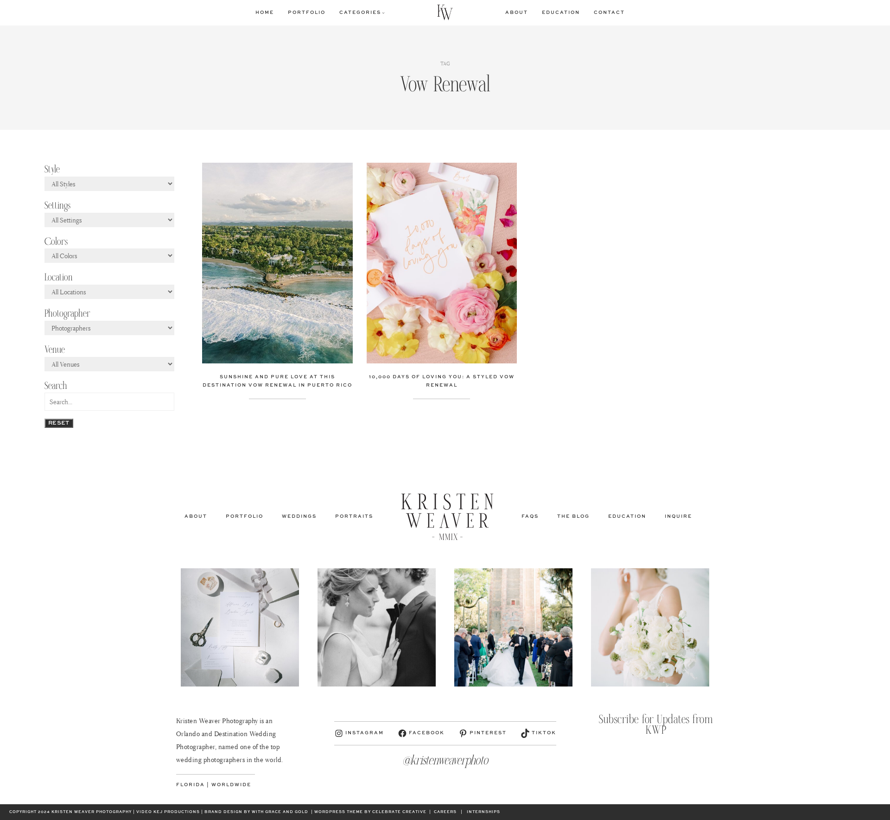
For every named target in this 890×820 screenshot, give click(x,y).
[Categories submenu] (383, 12)
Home (264, 12)
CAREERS (445, 812)
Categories (360, 12)
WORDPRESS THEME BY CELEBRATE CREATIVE (370, 812)
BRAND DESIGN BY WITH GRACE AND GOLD (256, 812)
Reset (59, 423)
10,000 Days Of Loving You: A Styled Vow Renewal (442, 381)
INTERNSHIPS (483, 812)
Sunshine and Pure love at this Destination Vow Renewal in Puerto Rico (277, 381)
